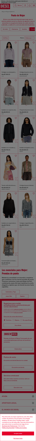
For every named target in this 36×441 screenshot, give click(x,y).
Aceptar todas (18, 433)
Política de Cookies (21, 427)
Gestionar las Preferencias (9, 426)
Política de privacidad (8, 427)
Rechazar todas (18, 438)
